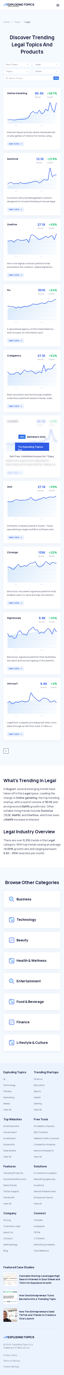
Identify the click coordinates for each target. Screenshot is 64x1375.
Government (10, 1132)
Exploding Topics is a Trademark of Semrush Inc (18, 1346)
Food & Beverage (30, 1001)
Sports (37, 1091)
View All (7, 1109)
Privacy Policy (10, 1355)
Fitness (7, 1091)
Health (37, 1097)
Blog (5, 1250)
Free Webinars (41, 1250)
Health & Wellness (31, 960)
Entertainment (29, 981)
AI (4, 1079)
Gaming (38, 1103)
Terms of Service (11, 1360)
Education (39, 1085)
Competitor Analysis (44, 1144)
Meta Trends (10, 1185)
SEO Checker (41, 1132)
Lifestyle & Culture (32, 1042)
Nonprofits (9, 1144)
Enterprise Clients (43, 1197)
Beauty (22, 940)
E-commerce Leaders (45, 1172)
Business (24, 899)
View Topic (14, 144)
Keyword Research (44, 1150)
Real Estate (9, 1150)
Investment (9, 1138)
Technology (26, 919)
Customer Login (11, 1226)
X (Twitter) (39, 1238)
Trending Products (13, 1172)
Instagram (39, 1226)
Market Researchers (45, 1191)
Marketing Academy (44, 1244)
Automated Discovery (14, 1179)
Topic (17, 21)
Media (6, 1103)
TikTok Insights (11, 1191)
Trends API (8, 1197)
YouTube (38, 1220)
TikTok (37, 1232)
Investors (39, 1185)
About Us (8, 1232)
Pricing (7, 1220)
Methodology (10, 1244)
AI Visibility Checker (44, 1126)
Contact (8, 1238)
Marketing (8, 1097)
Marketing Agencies (44, 1179)
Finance (23, 1022)
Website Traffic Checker (46, 1138)
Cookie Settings (11, 1366)
